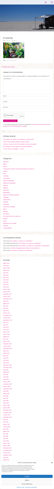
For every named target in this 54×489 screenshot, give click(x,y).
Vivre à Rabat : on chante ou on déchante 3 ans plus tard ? (18, 139)
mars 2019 (6, 379)
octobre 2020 (6, 346)
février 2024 (6, 289)
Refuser (27, 480)
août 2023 (5, 301)
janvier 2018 (6, 407)
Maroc (5, 209)
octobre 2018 (6, 386)
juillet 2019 (6, 372)
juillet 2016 (6, 431)
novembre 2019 (7, 367)
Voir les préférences (27, 484)
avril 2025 (6, 275)
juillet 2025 (6, 270)
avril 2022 (6, 327)
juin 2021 (5, 339)
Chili (4, 173)
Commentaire (7, 78)
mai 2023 (5, 308)
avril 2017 (5, 422)
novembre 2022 (7, 315)
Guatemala (6, 204)
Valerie (15, 40)
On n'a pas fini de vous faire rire (11, 216)
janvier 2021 (6, 341)
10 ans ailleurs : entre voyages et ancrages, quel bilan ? (17, 146)
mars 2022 (6, 329)
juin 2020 (5, 355)
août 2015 (5, 457)
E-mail (5, 101)
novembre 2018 (7, 384)
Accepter (27, 476)
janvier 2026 (6, 268)
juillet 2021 (6, 336)
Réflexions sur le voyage (9, 223)
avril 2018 (5, 400)
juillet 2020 (6, 353)
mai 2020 (5, 358)
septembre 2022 (7, 320)
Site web (5, 107)
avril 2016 (5, 438)
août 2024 (6, 280)
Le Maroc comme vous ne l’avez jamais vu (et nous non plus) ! (20, 144)
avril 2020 (6, 360)
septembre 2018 (7, 388)
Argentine (6, 161)
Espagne (5, 187)
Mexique (5, 211)
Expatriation (6, 192)
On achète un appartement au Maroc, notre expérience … (25, 248)
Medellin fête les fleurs (8, 67)
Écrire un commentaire (10, 60)
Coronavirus (6, 178)
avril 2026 (6, 265)
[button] (52, 462)
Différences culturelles (9, 183)
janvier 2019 (6, 381)
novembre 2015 (7, 450)
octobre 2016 (6, 426)
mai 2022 (5, 325)
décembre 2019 (7, 365)
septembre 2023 (7, 298)
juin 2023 (5, 306)
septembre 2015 (7, 455)
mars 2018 (6, 403)
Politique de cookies (20, 487)
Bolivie (5, 166)
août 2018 (5, 391)
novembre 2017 (7, 412)
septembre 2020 (7, 348)
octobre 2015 (6, 452)
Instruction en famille (9, 206)
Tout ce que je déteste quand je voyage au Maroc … (16, 141)
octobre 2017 (6, 415)
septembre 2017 (7, 417)
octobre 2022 (6, 317)
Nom (5, 96)
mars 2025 (6, 277)
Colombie (6, 176)
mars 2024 (6, 287)
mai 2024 (5, 282)
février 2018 (6, 405)
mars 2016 (6, 441)
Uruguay (5, 225)
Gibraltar (5, 202)
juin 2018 (5, 396)
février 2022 (6, 332)
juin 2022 (5, 322)
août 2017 (5, 419)
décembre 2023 (7, 294)
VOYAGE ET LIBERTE (13, 2)
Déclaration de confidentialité (31, 487)
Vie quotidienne (7, 228)
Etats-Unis (6, 190)
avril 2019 (5, 377)
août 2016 (5, 429)
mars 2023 (6, 310)
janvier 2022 (6, 334)
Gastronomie (6, 199)
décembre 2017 (7, 410)
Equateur (5, 185)
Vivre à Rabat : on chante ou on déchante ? (21, 241)
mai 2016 (5, 436)
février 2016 (6, 443)
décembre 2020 (7, 343)
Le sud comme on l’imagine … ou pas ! (13, 149)
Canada (5, 171)
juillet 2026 (6, 263)
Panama (5, 218)
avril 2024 (6, 284)
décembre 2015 (7, 448)
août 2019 (5, 370)
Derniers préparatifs (8, 180)
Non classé (6, 214)
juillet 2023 (6, 303)
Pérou (4, 221)
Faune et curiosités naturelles (11, 195)
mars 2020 (6, 362)
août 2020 (6, 351)
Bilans (5, 164)
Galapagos (6, 197)
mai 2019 (5, 374)
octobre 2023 (6, 296)
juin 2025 (5, 272)
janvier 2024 (6, 291)
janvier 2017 (6, 424)
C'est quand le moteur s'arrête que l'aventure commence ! (18, 169)
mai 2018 (5, 398)
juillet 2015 (6, 460)
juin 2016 (5, 433)
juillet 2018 (6, 393)
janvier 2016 (6, 445)
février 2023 (6, 313)
